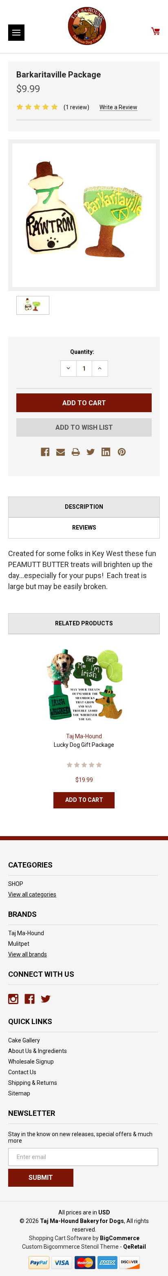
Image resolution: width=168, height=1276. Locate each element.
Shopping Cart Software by (64, 1238)
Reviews (84, 527)
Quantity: (82, 352)
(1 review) (76, 107)
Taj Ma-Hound (26, 933)
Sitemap (19, 1093)
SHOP (15, 884)
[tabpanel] (84, 729)
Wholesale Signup (31, 1061)
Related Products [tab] (84, 623)
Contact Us (22, 1072)
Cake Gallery (24, 1040)
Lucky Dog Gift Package (84, 745)
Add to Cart (84, 800)
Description (84, 506)
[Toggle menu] (16, 32)
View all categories (32, 894)
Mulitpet (18, 943)
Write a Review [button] (118, 107)
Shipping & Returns (32, 1083)
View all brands (27, 954)
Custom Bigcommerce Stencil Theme (70, 1246)
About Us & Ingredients (37, 1051)
